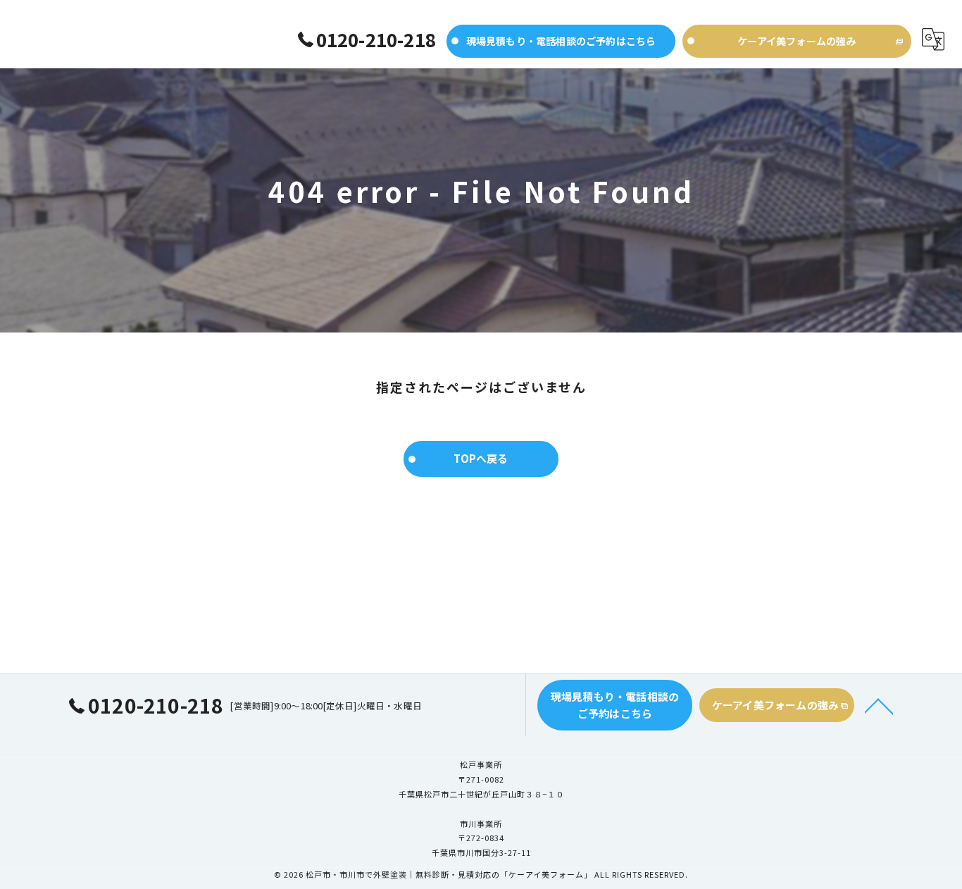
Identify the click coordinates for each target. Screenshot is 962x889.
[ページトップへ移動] (879, 705)
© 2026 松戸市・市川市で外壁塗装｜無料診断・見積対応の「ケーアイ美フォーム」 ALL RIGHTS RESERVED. (481, 874)
